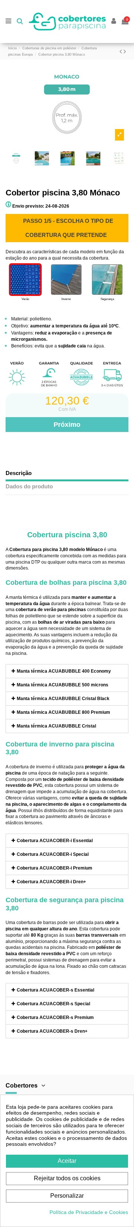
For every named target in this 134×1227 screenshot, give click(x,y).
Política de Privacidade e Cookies (89, 1212)
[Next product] (125, 51)
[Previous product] (121, 51)
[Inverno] (66, 279)
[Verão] (25, 279)
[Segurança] (107, 279)
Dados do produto (29, 486)
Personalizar (67, 1196)
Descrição (19, 473)
